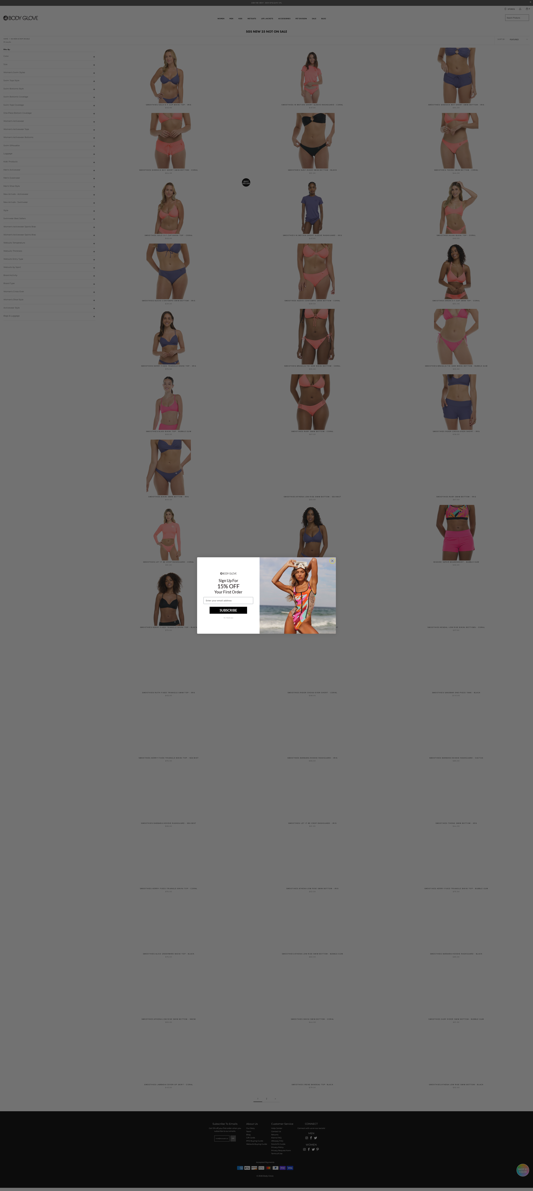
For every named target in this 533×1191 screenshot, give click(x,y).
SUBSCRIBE (228, 610)
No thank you (228, 618)
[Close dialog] (332, 560)
